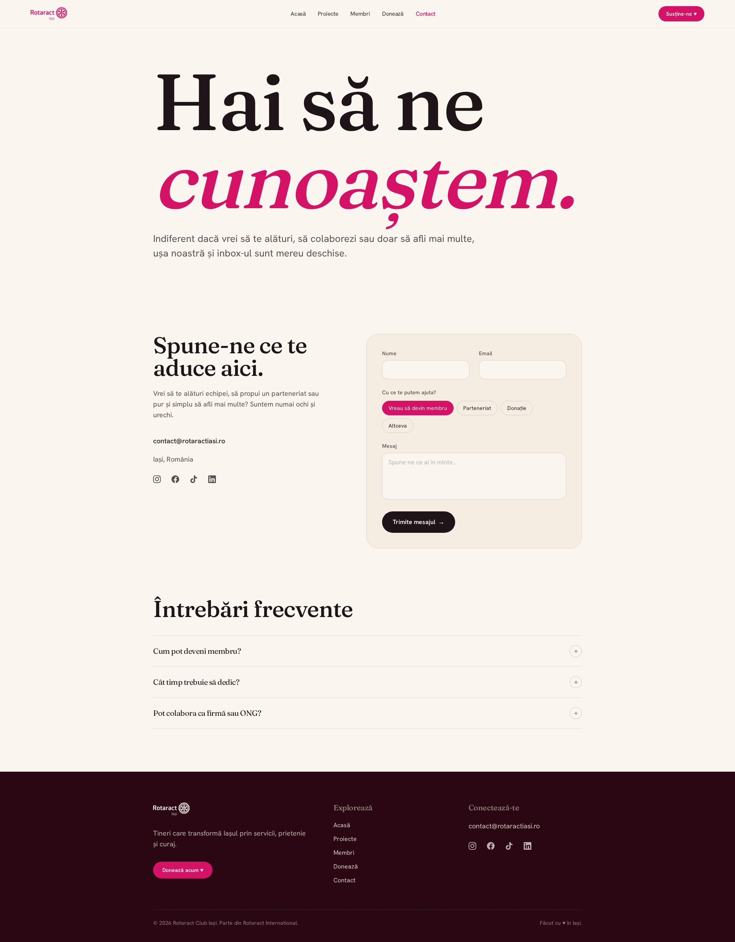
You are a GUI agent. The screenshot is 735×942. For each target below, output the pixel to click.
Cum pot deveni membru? (365, 651)
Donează (392, 14)
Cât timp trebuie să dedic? (365, 682)
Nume (389, 353)
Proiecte (328, 14)
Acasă (298, 14)
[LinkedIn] (212, 479)
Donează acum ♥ (182, 870)
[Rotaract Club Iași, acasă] (49, 14)
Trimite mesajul (418, 522)
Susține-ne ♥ (681, 13)
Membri (360, 14)
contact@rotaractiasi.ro (189, 440)
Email (485, 353)
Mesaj (389, 445)
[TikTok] (194, 479)
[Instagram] (157, 479)
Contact (425, 14)
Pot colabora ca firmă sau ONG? (365, 713)
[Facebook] (175, 479)
